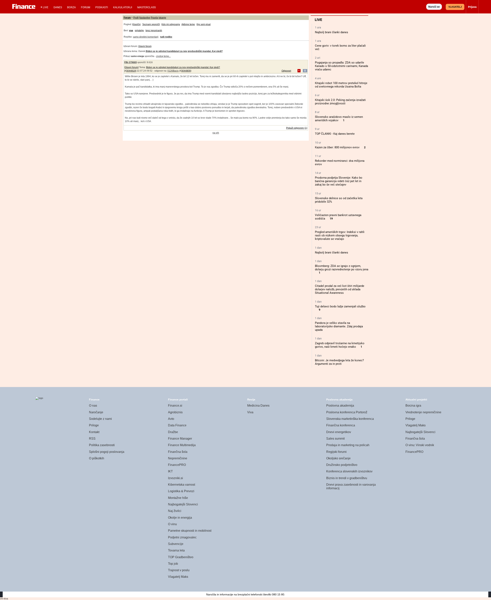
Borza (71, 7)
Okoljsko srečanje (338, 458)
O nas (93, 405)
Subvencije (175, 544)
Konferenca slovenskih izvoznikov (349, 471)
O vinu (172, 524)
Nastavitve (144, 17)
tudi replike (166, 36)
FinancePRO (177, 464)
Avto (171, 418)
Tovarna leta (176, 550)
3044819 (131, 70)
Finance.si (175, 405)
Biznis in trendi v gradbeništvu (346, 478)
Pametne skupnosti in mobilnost (189, 530)
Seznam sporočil (151, 24)
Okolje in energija (180, 517)
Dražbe (173, 432)
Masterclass (146, 7)
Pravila (154, 17)
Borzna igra (413, 405)
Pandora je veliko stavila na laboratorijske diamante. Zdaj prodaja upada (339, 326)
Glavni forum (145, 46)
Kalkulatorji (122, 7)
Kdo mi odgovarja (170, 24)
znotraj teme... (163, 56)
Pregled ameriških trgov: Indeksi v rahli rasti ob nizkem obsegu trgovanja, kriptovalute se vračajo (339, 235)
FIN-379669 (130, 62)
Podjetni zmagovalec (182, 537)
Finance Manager (180, 438)
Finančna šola (177, 451)
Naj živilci (174, 511)
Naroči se (434, 6)
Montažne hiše (178, 497)
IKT (170, 471)
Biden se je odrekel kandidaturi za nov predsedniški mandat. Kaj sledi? (183, 67)
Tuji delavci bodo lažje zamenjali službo (340, 306)
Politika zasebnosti (102, 445)
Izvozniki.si (175, 478)
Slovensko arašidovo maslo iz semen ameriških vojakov (339, 118)
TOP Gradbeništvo (180, 557)
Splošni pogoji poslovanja (106, 451)
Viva (250, 412)
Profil (136, 17)
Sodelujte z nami (100, 418)
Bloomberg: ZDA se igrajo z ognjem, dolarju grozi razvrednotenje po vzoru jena (341, 267)
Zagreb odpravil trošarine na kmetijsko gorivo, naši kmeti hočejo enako (339, 345)
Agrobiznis (175, 412)
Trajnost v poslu (178, 570)
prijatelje (139, 30)
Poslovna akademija (340, 405)
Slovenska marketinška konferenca (350, 418)
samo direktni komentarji (145, 36)
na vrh (216, 132)
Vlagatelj (455, 7)
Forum (85, 7)
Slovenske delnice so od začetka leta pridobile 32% (338, 199)
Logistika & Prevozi (181, 491)
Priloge (94, 425)
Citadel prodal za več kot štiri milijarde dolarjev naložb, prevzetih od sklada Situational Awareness (339, 289)
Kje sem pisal (204, 24)
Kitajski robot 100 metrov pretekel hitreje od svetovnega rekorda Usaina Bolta (341, 84)
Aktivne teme (188, 24)
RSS (92, 438)
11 (305, 70)
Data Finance (177, 425)
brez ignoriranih (154, 30)
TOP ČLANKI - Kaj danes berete (335, 133)
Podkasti (101, 7)
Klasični (136, 24)
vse (131, 30)
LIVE (45, 7)
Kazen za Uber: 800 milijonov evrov (337, 147)
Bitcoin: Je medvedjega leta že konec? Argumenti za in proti (339, 362)
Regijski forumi (336, 451)
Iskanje (162, 17)
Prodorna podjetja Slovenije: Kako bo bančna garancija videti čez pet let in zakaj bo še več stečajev (338, 181)
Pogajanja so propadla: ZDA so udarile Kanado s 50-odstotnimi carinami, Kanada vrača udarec (341, 66)
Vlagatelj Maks (178, 576)
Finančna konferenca (340, 425)
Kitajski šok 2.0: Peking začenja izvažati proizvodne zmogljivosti (340, 101)
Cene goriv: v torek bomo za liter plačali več (340, 47)
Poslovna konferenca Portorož (346, 412)
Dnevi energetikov (338, 432)
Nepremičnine (177, 458)
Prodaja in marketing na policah (347, 445)
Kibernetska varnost (181, 484)
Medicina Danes (258, 405)
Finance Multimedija (182, 445)
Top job (173, 563)
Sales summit (335, 438)
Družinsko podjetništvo (341, 464)
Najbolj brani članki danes (331, 32)
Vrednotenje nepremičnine (423, 412)
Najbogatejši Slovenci (183, 504)
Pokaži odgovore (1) (296, 128)
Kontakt (94, 432)
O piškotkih (96, 458)
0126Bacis (173, 70)
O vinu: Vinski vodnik (419, 445)
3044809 (186, 70)
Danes (58, 7)
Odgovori (286, 70)
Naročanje (96, 412)
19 (331, 218)
